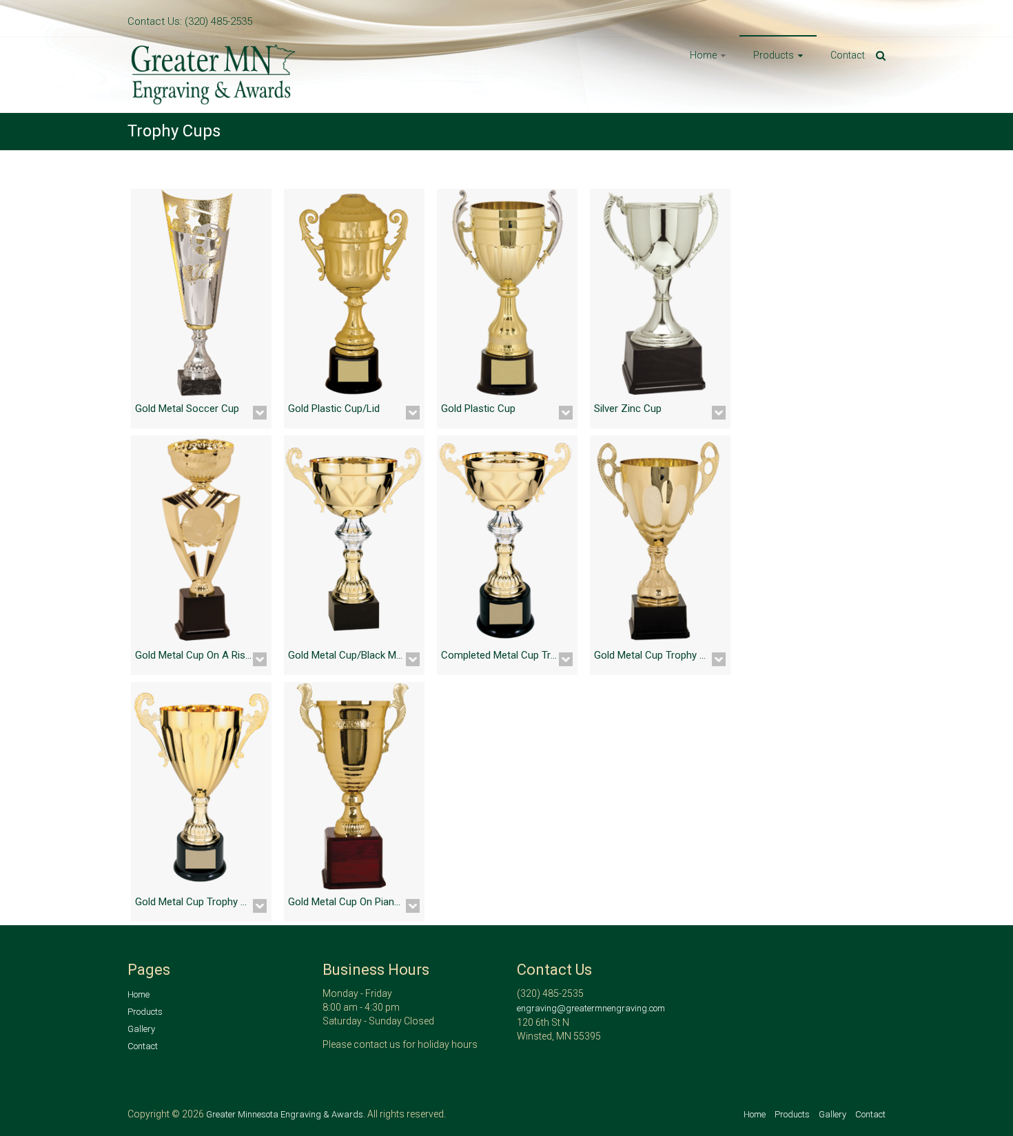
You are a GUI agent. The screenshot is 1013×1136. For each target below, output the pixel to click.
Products (773, 55)
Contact (847, 55)
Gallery (141, 1029)
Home (703, 55)
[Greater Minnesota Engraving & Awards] (213, 47)
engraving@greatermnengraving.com (591, 1008)
